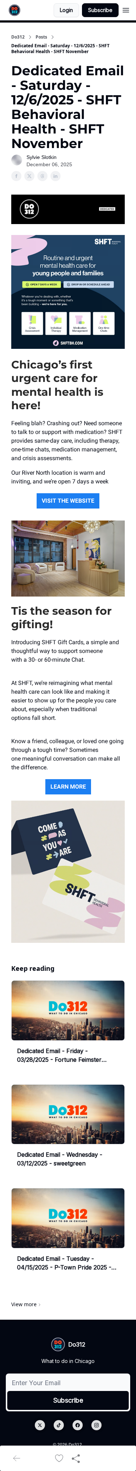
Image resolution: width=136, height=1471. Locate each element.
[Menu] (125, 9)
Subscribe (100, 10)
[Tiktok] (59, 1425)
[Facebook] (78, 1425)
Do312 (18, 37)
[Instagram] (96, 1425)
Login (66, 10)
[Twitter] (40, 1425)
